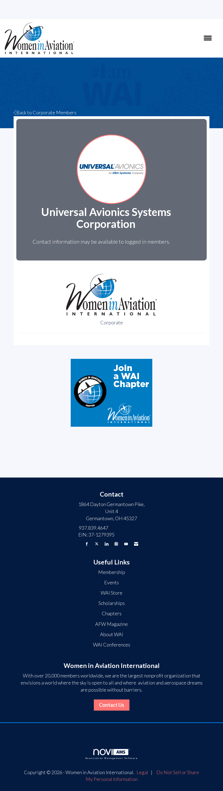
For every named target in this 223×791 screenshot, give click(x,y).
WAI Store (111, 593)
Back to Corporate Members (46, 112)
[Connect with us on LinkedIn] (106, 544)
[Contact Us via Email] (136, 544)
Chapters (112, 613)
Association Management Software (111, 758)
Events (111, 582)
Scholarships (111, 603)
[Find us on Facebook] (86, 544)
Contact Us (111, 705)
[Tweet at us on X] (96, 544)
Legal (142, 772)
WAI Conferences (111, 645)
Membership (111, 572)
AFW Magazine (111, 624)
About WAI (111, 634)
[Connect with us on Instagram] (116, 544)
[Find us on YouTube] (126, 544)
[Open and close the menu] (146, 38)
